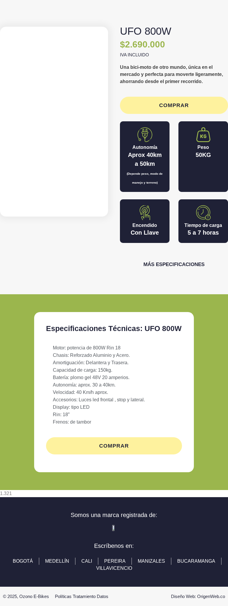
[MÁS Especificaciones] (174, 254)
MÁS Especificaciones (174, 264)
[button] (12, 121)
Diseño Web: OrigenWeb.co (198, 596)
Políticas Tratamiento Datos (81, 596)
